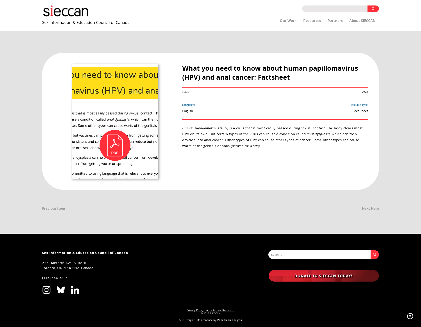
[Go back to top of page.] (410, 316)
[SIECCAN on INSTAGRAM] (46, 290)
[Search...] (375, 254)
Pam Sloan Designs (229, 320)
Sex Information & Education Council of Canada (86, 22)
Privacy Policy (195, 310)
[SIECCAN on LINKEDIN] (75, 290)
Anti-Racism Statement (220, 310)
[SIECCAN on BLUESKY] (60, 290)
